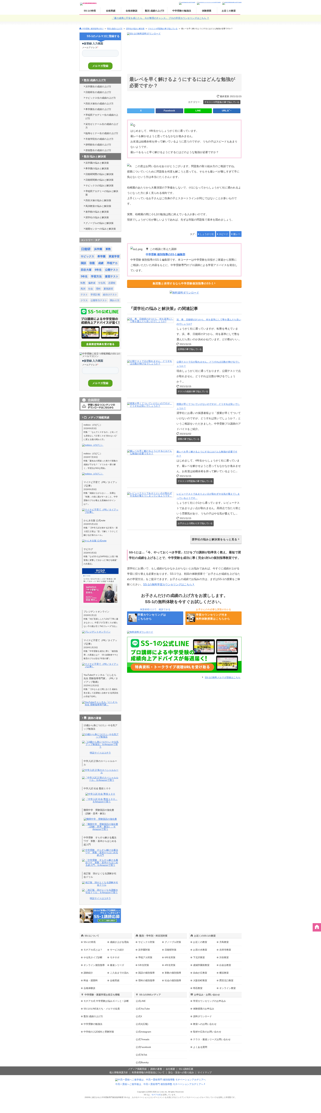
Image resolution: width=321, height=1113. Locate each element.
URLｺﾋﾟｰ (226, 110)
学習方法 (96, 276)
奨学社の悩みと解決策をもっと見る (214, 539)
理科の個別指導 (146, 980)
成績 (100, 263)
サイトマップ (205, 1072)
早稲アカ (112, 263)
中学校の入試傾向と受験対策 (99, 1031)
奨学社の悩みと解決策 (135, 29)
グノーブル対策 (173, 942)
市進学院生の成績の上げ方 (99, 139)
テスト (84, 294)
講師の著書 (156, 1069)
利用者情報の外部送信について (148, 1072)
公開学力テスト (99, 300)
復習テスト (111, 276)
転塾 (83, 283)
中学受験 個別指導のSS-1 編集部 (165, 254)
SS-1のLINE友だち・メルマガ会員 (102, 1008)
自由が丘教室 (200, 972)
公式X (139, 1016)
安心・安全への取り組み (181, 1072)
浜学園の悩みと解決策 (97, 162)
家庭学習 (114, 256)
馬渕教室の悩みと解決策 (98, 206)
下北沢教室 (199, 957)
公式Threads (142, 1039)
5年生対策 (143, 965)
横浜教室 (224, 972)
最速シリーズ (117, 965)
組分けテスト (110, 294)
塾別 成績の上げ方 (154, 10)
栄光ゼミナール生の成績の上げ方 (101, 126)
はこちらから (152, 616)
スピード (223, 234)
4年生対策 (170, 965)
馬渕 (83, 288)
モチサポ (114, 957)
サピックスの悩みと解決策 (99, 185)
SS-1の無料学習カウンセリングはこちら (167, 584)
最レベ (236, 234)
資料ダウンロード (202, 1016)
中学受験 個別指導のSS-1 (92, 28)
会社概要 (170, 1069)
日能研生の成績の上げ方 (98, 92)
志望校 (111, 283)
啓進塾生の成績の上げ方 (98, 150)
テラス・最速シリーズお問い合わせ (212, 1039)
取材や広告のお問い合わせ (207, 1031)
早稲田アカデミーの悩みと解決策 (101, 193)
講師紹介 (88, 972)
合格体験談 (131, 10)
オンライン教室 (227, 988)
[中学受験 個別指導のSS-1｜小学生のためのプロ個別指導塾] (88, 3)
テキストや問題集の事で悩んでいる (163, 29)
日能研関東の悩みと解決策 (99, 179)
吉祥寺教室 (225, 949)
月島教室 (224, 942)
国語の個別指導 (146, 972)
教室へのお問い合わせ (205, 1024)
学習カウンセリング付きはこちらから (213, 616)
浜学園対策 (144, 949)
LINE (198, 110)
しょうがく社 (207, 234)
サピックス (87, 256)
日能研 (86, 249)
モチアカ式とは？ (93, 949)
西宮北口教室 (226, 980)
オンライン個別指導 (94, 965)
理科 (98, 288)
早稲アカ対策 (145, 957)
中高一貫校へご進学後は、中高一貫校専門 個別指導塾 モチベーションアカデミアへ (159, 1084)
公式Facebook (143, 1047)
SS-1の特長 (90, 10)
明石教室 (197, 988)
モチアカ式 (156, 1095)
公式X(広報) (142, 1024)
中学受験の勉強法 (181, 10)
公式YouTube (143, 1008)
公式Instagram (143, 1031)
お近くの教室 (229, 10)
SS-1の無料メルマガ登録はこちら (222, 677)
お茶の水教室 (200, 949)
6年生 (98, 269)
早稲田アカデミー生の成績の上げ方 (101, 117)
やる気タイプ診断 (93, 957)
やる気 (101, 283)
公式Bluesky (142, 1062)
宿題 (92, 263)
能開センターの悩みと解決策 (100, 228)
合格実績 (110, 10)
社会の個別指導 (173, 980)
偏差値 (91, 283)
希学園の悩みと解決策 (97, 168)
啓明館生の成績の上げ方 (98, 144)
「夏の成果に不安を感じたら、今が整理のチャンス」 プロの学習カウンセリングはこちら (159, 18)
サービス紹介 (117, 949)
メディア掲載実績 (137, 1069)
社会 (90, 288)
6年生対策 (170, 957)
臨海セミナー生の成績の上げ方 (101, 133)
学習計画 (95, 294)
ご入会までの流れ (119, 972)
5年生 (84, 276)
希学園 (101, 256)
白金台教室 (225, 965)
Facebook (169, 110)
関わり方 (114, 300)
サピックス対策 (146, 942)
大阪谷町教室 (200, 980)
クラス (84, 300)
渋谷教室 (224, 957)
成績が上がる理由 (119, 942)
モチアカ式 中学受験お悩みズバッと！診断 (106, 1001)
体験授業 (206, 10)
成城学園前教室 (201, 965)
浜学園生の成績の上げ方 (98, 86)
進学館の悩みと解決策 (97, 211)
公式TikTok (141, 1054)
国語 (83, 263)
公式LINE (141, 1001)
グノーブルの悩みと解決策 (99, 223)
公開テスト (111, 269)
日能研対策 (170, 949)
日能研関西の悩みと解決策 (99, 174)
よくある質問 (200, 1047)
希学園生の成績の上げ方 (98, 109)
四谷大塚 (86, 269)
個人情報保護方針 (118, 1072)
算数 (108, 249)
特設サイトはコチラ (100, 752)
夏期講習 (108, 288)
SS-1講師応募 (186, 1069)
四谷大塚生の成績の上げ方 (99, 103)
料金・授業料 (91, 980)
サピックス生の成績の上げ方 (100, 98)
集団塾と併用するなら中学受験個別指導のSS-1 (183, 283)
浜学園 (98, 249)
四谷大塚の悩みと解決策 (98, 200)
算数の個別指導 (173, 972)
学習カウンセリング (209, 1001)
